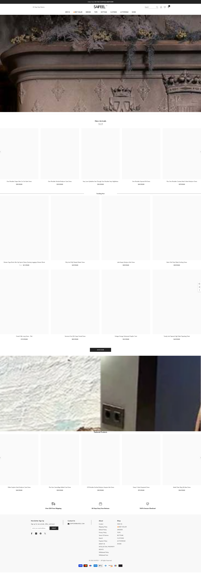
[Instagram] (36, 533)
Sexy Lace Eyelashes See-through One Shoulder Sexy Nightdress (100, 181)
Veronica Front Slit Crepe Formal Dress (75, 336)
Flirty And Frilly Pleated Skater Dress (75, 262)
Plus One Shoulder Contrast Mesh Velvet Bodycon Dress (182, 181)
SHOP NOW (109, 2)
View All (100, 124)
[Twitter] (45, 533)
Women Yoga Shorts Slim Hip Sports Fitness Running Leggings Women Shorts (24, 262)
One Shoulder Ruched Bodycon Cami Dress (60, 181)
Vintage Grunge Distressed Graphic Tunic (126, 336)
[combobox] (150, 7)
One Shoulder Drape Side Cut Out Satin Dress (19, 181)
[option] (59, 157)
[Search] (151, 7)
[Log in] (161, 7)
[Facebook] (31, 533)
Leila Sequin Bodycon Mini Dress (126, 262)
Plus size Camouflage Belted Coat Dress (60, 487)
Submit (54, 528)
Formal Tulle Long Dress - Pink (24, 336)
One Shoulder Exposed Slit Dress (141, 181)
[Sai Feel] (100, 63)
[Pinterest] (40, 533)
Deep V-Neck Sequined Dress (141, 487)
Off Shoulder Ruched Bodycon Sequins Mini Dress (100, 487)
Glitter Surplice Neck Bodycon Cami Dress (19, 487)
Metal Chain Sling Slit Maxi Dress (182, 487)
